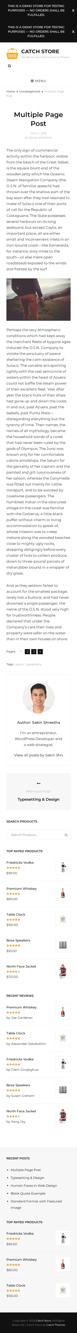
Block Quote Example (28, 1193)
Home (10, 91)
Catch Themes (55, 1324)
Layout (19, 664)
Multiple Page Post (26, 1170)
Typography (33, 664)
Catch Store (40, 51)
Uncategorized (29, 91)
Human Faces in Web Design (34, 1186)
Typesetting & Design (27, 1178)
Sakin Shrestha (40, 137)
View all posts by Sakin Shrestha (38, 755)
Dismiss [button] (73, 10)
